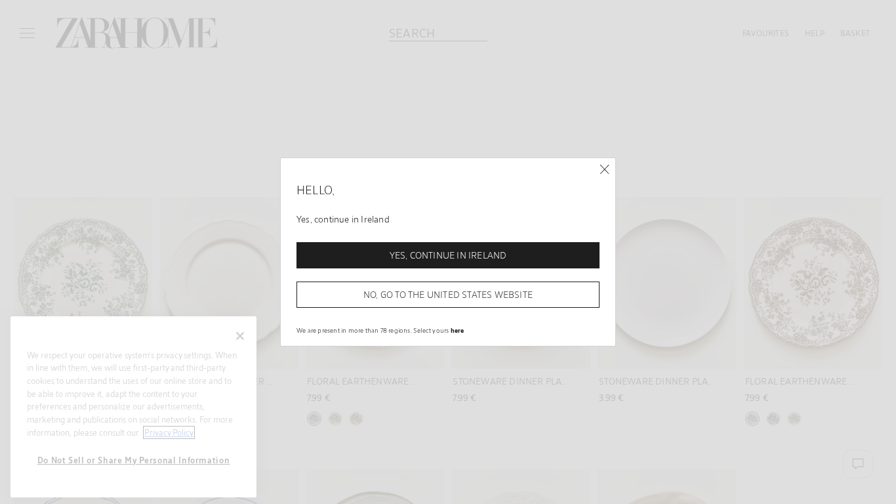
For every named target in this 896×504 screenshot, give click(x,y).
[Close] (604, 169)
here (457, 330)
